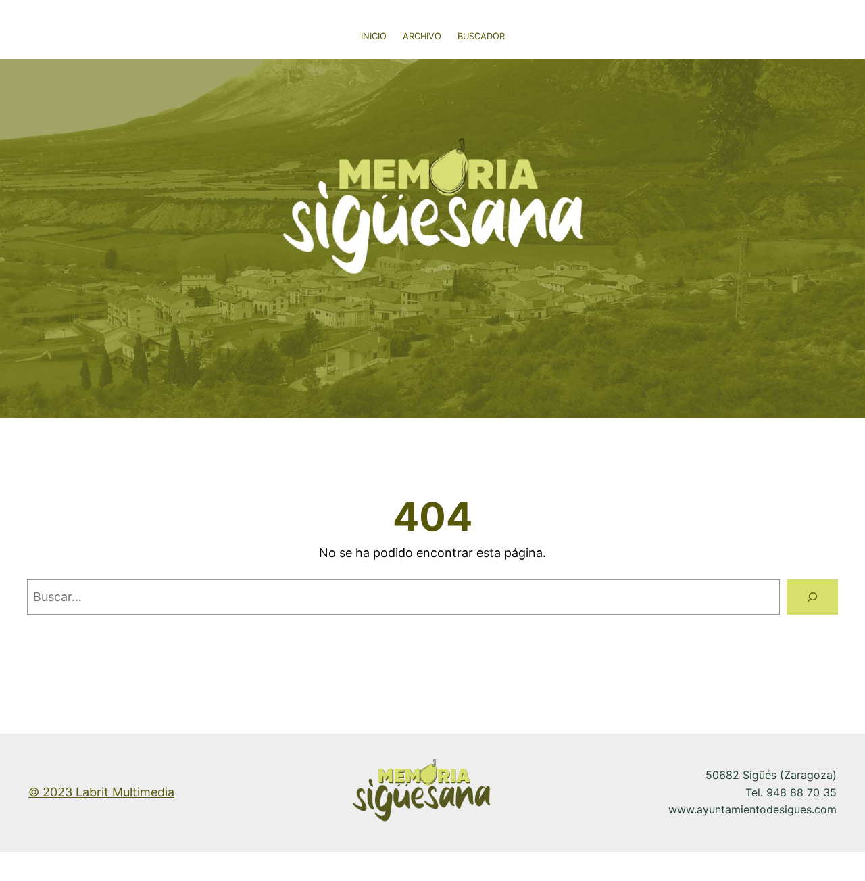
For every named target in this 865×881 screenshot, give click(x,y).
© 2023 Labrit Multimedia (101, 792)
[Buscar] (812, 597)
